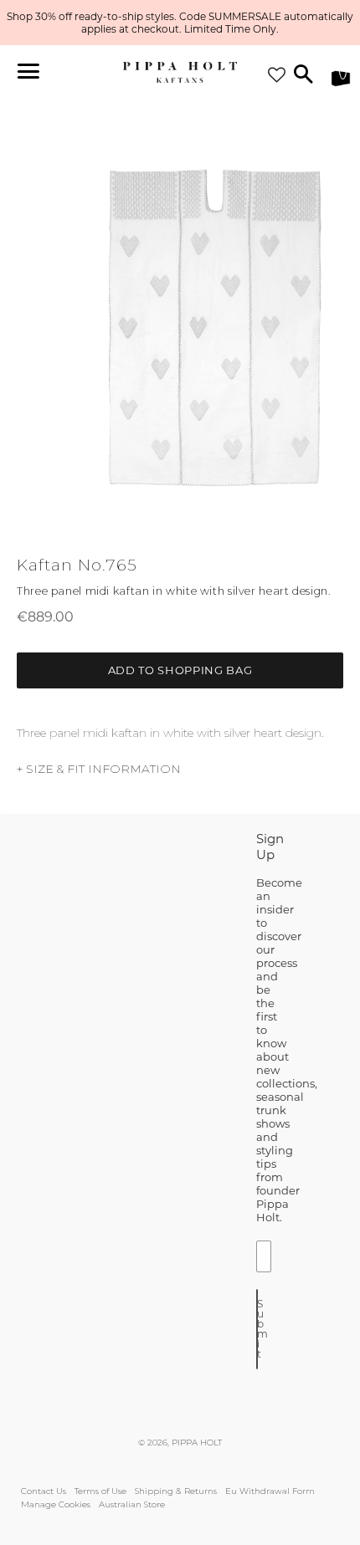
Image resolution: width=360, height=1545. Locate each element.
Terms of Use (100, 1491)
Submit (257, 1328)
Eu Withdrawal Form (270, 1491)
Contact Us (43, 1491)
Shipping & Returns (176, 1491)
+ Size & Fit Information (99, 768)
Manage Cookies (55, 1504)
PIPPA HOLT (197, 1442)
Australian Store (132, 1504)
